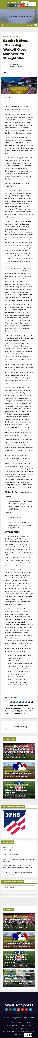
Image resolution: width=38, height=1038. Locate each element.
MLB (22, 771)
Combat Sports (30, 1031)
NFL (19, 746)
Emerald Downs (14, 1028)
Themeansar (19, 1019)
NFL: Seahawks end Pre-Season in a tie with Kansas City (19, 752)
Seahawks (25, 746)
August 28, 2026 (12, 757)
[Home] (2, 25)
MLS (30, 1025)
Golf (24, 1031)
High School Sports (19, 970)
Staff (23, 757)
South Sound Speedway (10, 1031)
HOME (9, 1023)
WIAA (6, 973)
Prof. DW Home (19, 1034)
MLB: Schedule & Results (17, 773)
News (20, 36)
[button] (28, 25)
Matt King (15, 64)
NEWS (29, 1023)
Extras (20, 1031)
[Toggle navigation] (16, 25)
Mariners (14, 36)
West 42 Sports (19, 1005)
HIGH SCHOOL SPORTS (14, 1025)
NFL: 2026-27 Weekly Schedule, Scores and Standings (16, 790)
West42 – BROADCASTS (19, 1023)
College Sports (24, 1028)
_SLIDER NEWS (7, 36)
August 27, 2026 (11, 984)
